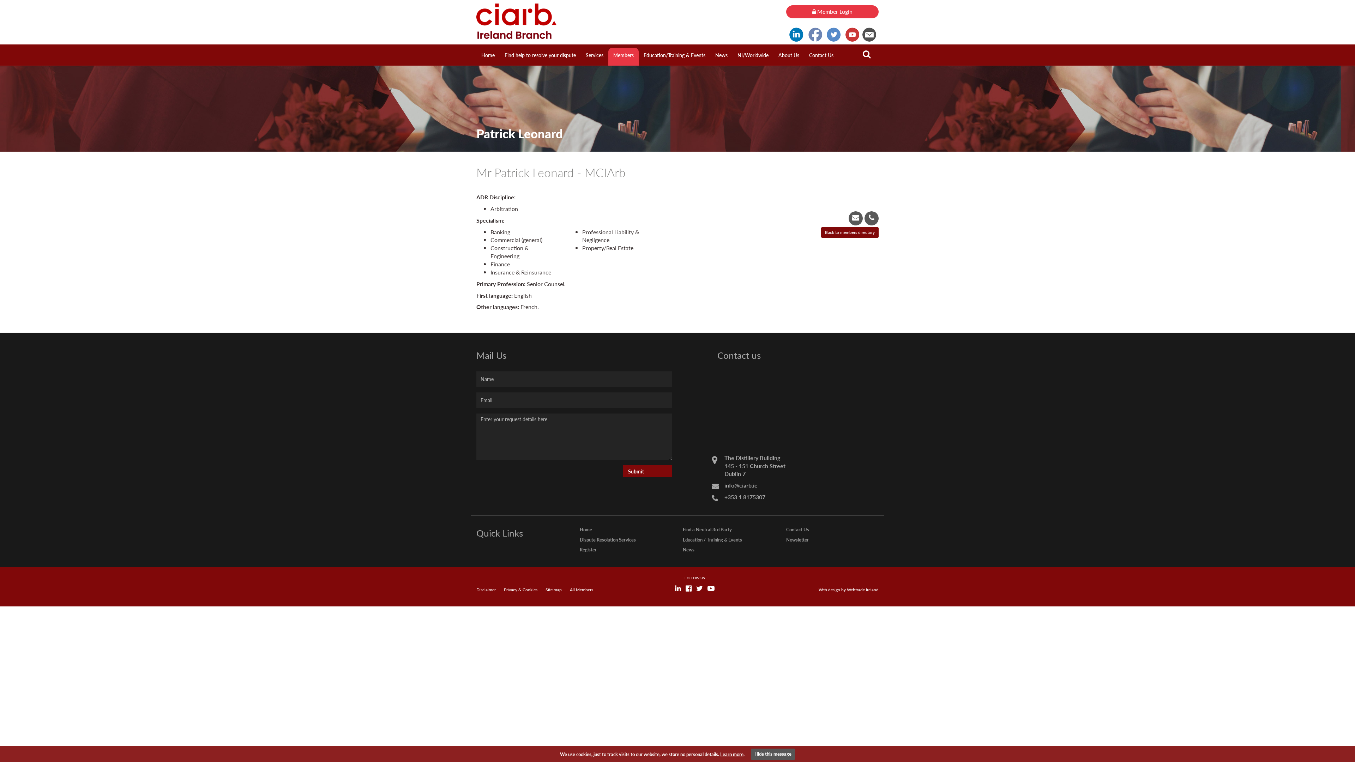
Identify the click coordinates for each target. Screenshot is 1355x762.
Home (488, 55)
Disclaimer (486, 590)
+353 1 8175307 (744, 497)
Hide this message (772, 753)
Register (588, 549)
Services (594, 55)
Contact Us (821, 55)
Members (623, 55)
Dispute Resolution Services (608, 539)
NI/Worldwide (753, 55)
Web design (829, 590)
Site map (554, 590)
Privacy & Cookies (520, 590)
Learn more (731, 753)
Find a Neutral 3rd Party (707, 529)
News (721, 55)
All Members (581, 590)
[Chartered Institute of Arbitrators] (626, 21)
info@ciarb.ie (741, 485)
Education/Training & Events (674, 55)
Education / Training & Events (712, 539)
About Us (788, 55)
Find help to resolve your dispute (540, 55)
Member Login (834, 11)
